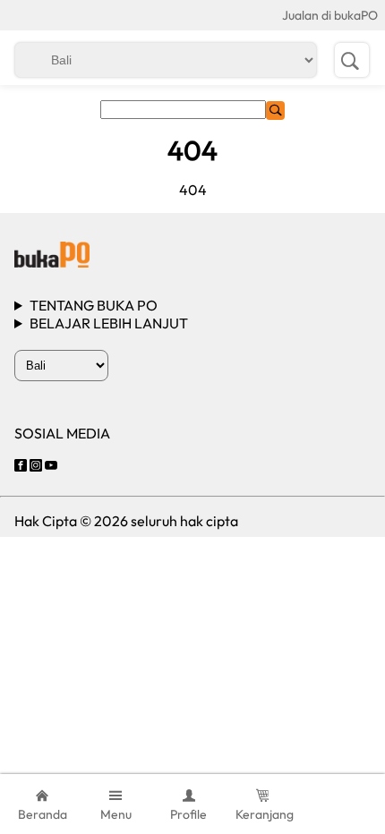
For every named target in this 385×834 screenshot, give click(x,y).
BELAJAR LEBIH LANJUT (109, 323)
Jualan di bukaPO (330, 15)
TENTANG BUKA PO (94, 305)
